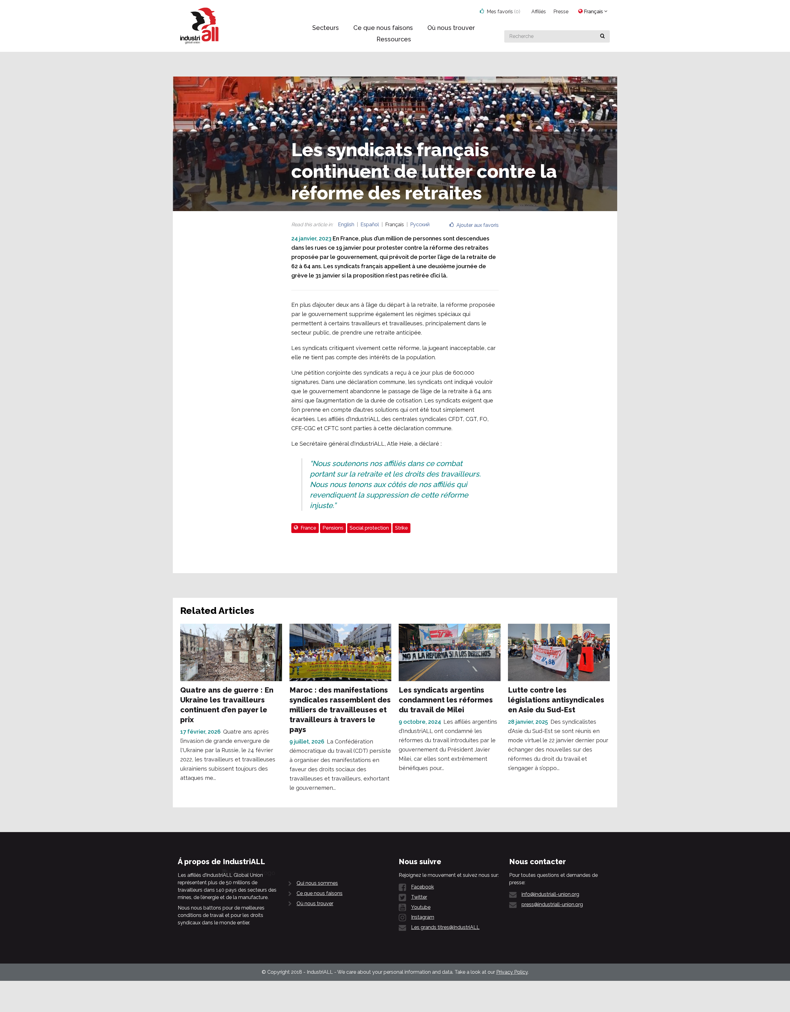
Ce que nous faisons (320, 893)
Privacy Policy (512, 972)
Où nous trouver (315, 903)
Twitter (419, 897)
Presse (560, 12)
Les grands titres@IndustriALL (445, 927)
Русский (420, 224)
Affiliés (538, 12)
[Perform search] (602, 36)
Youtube (420, 907)
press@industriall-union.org (552, 904)
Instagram (422, 917)
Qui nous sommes (317, 883)
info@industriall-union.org (550, 894)
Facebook (422, 887)
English (346, 224)
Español (369, 224)
